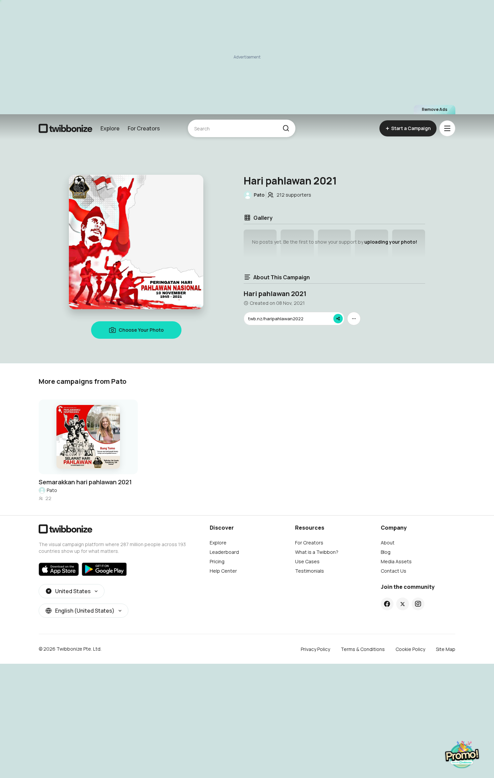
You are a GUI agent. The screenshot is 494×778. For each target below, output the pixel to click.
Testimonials (309, 571)
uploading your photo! (390, 242)
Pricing (217, 561)
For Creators (144, 128)
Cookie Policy (410, 649)
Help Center (223, 571)
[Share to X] (402, 604)
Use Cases (307, 561)
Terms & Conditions (363, 649)
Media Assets (396, 561)
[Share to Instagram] (417, 604)
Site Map (445, 649)
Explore (110, 128)
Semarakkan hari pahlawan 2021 (85, 482)
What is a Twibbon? (316, 552)
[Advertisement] (247, 57)
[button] (285, 128)
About (388, 542)
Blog (385, 552)
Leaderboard (224, 552)
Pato (52, 490)
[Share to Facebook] (386, 604)
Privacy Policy (315, 649)
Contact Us (393, 571)
